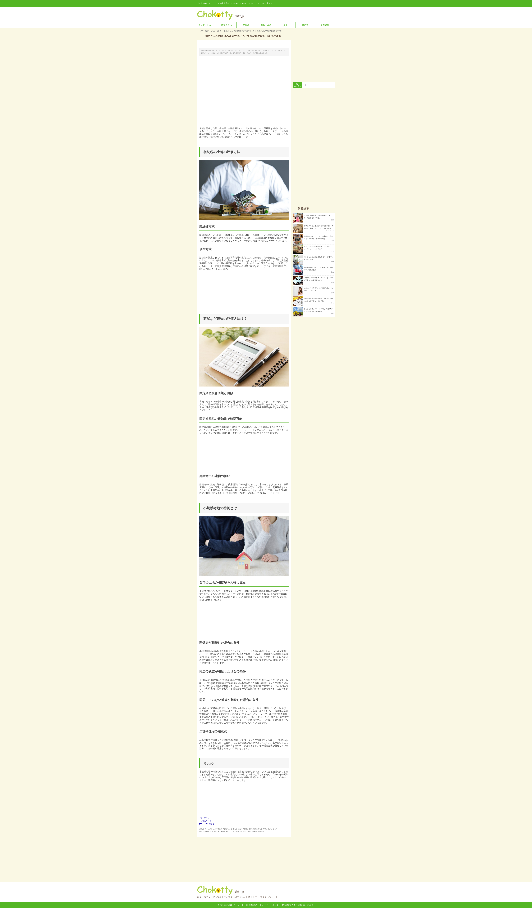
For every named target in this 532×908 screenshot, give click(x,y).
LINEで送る (208, 823)
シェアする (205, 821)
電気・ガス (266, 25)
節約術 (305, 25)
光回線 (246, 25)
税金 (286, 25)
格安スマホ (226, 25)
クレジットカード (207, 25)
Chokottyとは (225, 905)
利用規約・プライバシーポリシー (265, 905)
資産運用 (325, 25)
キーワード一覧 (240, 905)
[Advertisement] (244, 856)
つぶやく (204, 818)
